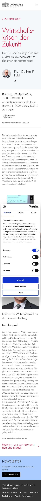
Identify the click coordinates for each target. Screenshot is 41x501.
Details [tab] (20, 213)
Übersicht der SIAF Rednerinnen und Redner (18, 446)
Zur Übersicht (12, 19)
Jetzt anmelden (11, 474)
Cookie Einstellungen (24, 496)
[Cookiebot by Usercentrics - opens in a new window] (29, 206)
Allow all (20, 280)
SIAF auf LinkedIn (9, 493)
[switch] (35, 257)
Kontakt (23, 493)
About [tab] (33, 213)
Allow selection (20, 286)
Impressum (34, 493)
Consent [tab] (7, 213)
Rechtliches (7, 496)
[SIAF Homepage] (12, 5)
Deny (21, 293)
